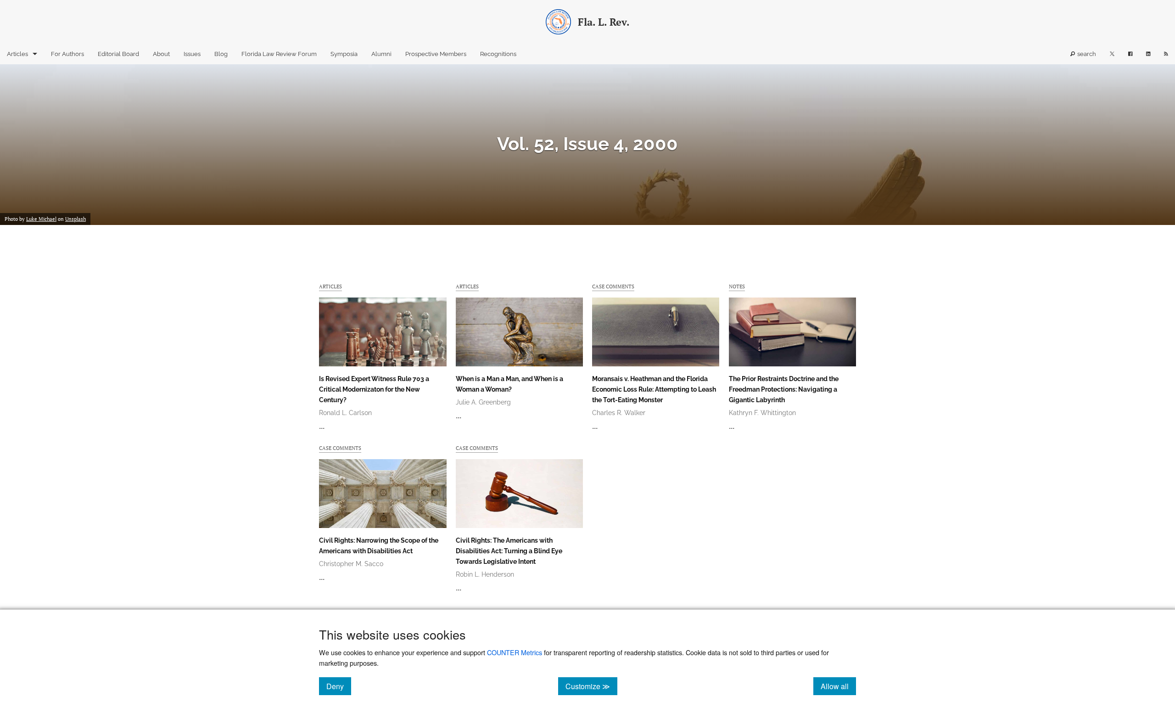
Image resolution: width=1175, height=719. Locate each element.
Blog (221, 54)
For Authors (67, 54)
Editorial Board (118, 54)
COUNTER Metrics (514, 652)
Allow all (838, 685)
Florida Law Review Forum (279, 54)
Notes (737, 286)
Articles (17, 54)
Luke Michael (41, 219)
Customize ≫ (591, 685)
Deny (338, 685)
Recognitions (498, 54)
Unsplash (75, 219)
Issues (192, 54)
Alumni (381, 54)
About (161, 54)
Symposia (344, 54)
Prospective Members (435, 54)
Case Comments (613, 286)
